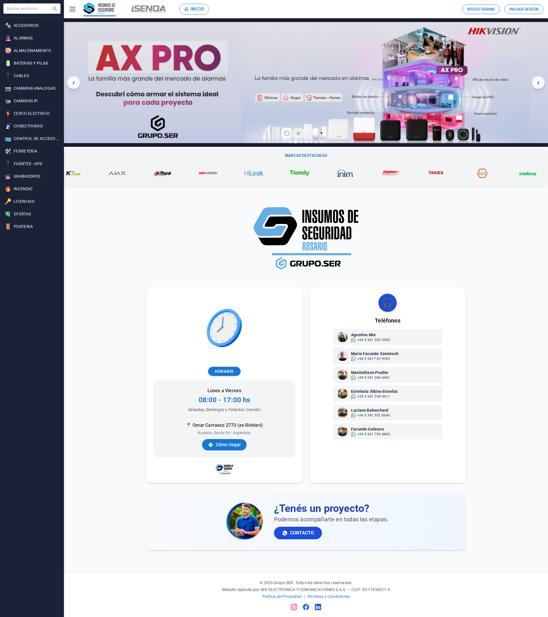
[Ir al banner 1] (290, 142)
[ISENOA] (148, 9)
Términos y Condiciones (328, 596)
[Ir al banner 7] (321, 142)
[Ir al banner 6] (316, 142)
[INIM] (311, 173)
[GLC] (448, 173)
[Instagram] (294, 607)
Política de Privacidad (281, 596)
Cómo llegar (228, 444)
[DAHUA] (129, 173)
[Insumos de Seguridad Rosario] (99, 9)
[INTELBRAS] (494, 173)
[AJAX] (83, 173)
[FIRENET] (357, 173)
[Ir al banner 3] (300, 142)
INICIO (197, 9)
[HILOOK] (220, 173)
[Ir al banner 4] (306, 142)
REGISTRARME (481, 9)
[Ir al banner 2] (295, 142)
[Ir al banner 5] (311, 142)
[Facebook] (306, 607)
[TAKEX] (403, 173)
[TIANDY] (266, 173)
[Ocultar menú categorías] (72, 9)
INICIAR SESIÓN (524, 9)
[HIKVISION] (174, 173)
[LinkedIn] (318, 607)
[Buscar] (54, 8)
